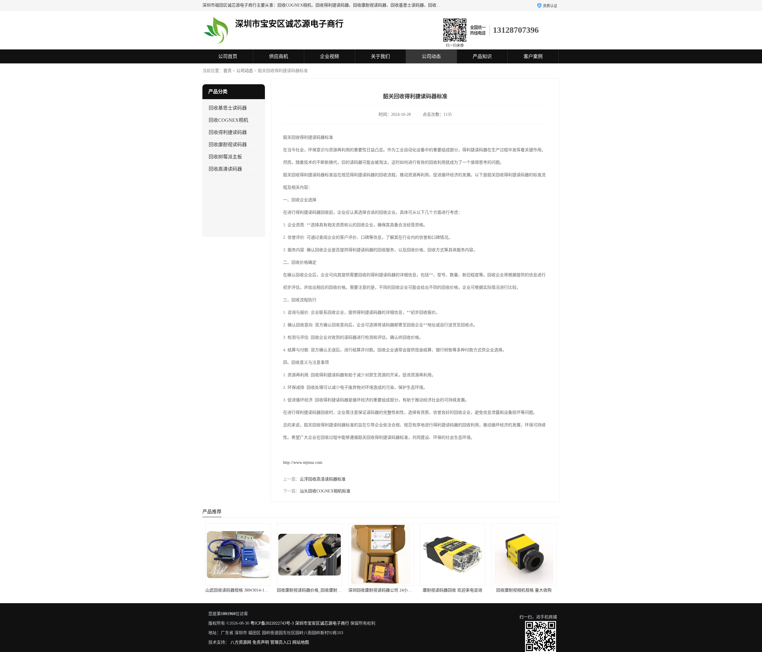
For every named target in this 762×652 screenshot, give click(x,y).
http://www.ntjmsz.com (302, 462)
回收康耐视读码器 (228, 144)
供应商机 (278, 56)
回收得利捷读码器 (228, 132)
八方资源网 (240, 642)
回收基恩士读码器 (228, 107)
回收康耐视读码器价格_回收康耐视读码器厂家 (319, 590)
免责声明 (260, 642)
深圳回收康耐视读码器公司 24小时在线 (384, 590)
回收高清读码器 (225, 168)
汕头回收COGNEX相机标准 (325, 491)
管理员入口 (280, 642)
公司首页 (227, 56)
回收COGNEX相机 (228, 120)
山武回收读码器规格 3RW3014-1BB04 (239, 590)
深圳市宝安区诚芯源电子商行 (322, 623)
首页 (227, 70)
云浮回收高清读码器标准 (323, 479)
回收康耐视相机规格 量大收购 (524, 590)
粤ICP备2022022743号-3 (272, 623)
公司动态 (431, 56)
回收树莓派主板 (225, 156)
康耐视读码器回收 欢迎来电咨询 (452, 590)
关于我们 (380, 56)
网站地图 (300, 642)
